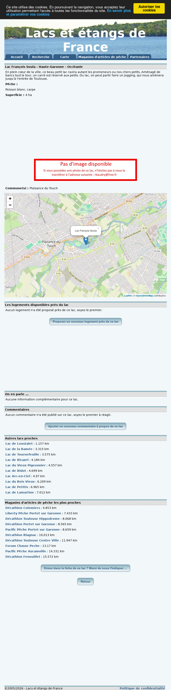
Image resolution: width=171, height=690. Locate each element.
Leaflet (128, 295)
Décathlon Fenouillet (22, 556)
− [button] (10, 205)
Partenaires (139, 57)
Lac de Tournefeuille (22, 454)
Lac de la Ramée (19, 449)
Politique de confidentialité (142, 688)
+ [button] (10, 198)
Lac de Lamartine (19, 492)
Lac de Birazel (17, 460)
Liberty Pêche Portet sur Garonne (33, 513)
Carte (64, 57)
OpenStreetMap (144, 295)
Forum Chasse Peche (22, 545)
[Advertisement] (85, 128)
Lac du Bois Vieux (20, 481)
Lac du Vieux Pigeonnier (25, 465)
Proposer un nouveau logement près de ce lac (85, 321)
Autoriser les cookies (149, 8)
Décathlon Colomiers (22, 508)
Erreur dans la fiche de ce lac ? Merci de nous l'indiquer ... (85, 568)
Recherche (41, 57)
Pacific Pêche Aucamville (25, 551)
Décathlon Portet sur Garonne (30, 524)
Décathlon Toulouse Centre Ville (32, 540)
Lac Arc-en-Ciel (17, 476)
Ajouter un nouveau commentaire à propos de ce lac (85, 426)
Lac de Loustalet (19, 443)
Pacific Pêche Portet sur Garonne (32, 529)
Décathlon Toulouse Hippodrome (32, 518)
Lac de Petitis (16, 487)
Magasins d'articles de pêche (102, 57)
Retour (85, 581)
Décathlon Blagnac (20, 535)
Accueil (17, 57)
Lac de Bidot (15, 470)
